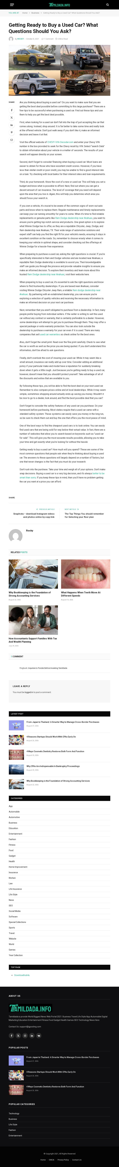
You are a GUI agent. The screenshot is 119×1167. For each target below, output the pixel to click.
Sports (12, 928)
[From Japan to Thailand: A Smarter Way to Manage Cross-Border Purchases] (16, 725)
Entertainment (15, 834)
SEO (11, 905)
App (11, 806)
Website (12, 939)
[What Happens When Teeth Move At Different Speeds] (85, 574)
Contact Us (76, 1160)
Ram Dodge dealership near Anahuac (73, 218)
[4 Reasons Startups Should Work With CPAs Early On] (16, 740)
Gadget (12, 856)
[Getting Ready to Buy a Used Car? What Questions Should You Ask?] (59, 70)
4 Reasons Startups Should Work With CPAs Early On (51, 737)
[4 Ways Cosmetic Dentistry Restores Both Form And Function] (16, 755)
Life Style (13, 894)
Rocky (20, 39)
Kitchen (12, 878)
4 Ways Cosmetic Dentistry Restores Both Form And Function (55, 751)
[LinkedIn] (12, 125)
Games (12, 950)
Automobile (14, 812)
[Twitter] (12, 117)
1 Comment (49, 39)
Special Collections (17, 922)
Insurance (13, 872)
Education (13, 828)
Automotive (14, 817)
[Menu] (12, 4)
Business (13, 823)
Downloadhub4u (22, 975)
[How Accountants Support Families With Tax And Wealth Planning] (33, 620)
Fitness (12, 845)
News (11, 900)
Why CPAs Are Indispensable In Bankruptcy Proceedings (53, 766)
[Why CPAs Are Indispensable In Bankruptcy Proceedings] (16, 769)
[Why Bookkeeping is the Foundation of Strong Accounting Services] (33, 574)
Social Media (14, 911)
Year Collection (16, 955)
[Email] (12, 140)
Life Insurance (15, 889)
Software (13, 916)
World (11, 944)
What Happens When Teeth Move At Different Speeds (80, 594)
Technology (14, 1113)
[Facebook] (12, 110)
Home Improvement (18, 867)
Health (12, 861)
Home (43, 1160)
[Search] (107, 4)
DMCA (51, 1160)
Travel (12, 933)
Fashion (12, 839)
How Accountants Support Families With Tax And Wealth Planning (33, 640)
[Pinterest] (12, 132)
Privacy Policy (63, 1160)
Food (11, 850)
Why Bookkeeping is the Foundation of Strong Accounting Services (30, 594)
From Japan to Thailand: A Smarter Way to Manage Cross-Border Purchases (63, 722)
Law (11, 883)
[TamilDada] (59, 4)
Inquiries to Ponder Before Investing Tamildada (47, 668)
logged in (29, 692)
